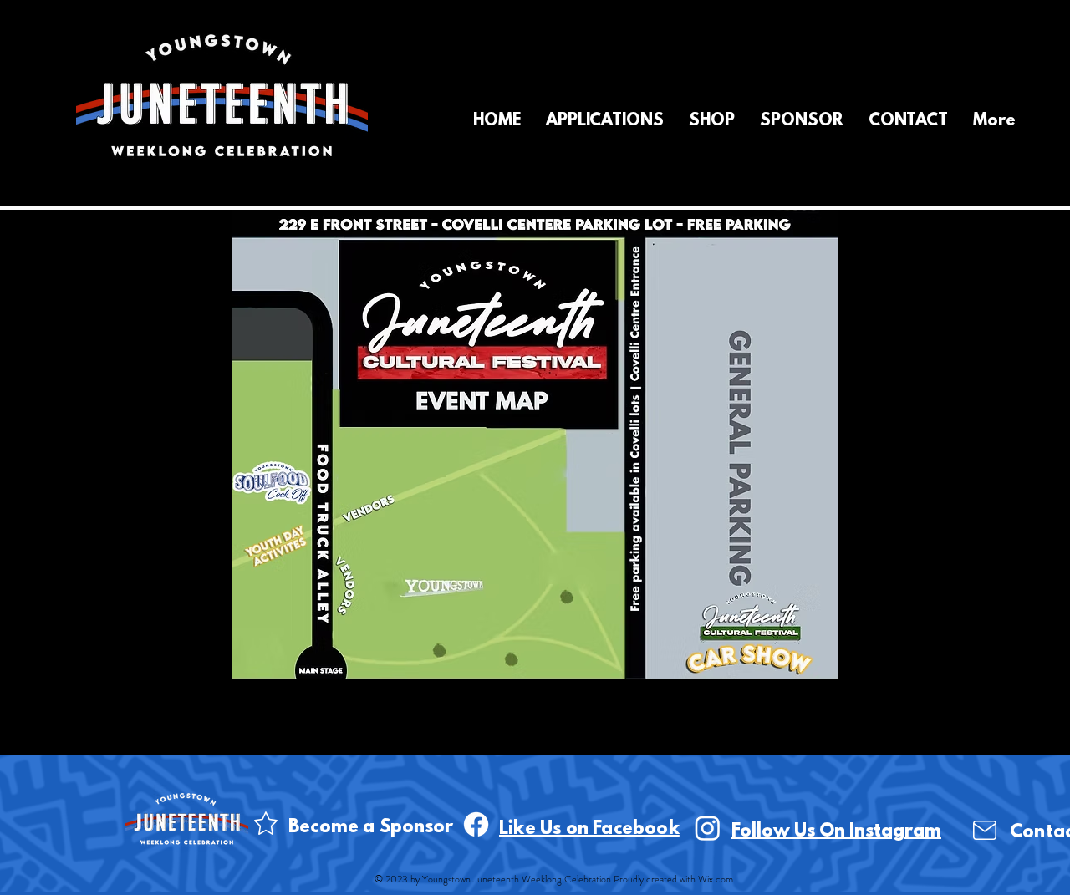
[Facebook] (476, 824)
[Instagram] (707, 827)
